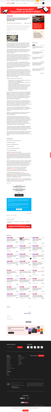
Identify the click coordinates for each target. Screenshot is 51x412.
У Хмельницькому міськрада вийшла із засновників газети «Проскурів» (25, 263)
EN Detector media (33, 0)
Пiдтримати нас (41, 355)
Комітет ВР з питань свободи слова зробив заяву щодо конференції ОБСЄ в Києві (12, 263)
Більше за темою (34, 42)
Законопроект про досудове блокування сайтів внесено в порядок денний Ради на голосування (38, 256)
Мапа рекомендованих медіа (10, 368)
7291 (10, 169)
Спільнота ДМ (11, 332)
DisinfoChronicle (28, 0)
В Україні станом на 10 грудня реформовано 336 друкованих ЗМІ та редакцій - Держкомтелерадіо (12, 240)
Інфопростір (8, 237)
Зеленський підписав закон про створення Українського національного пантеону (38, 47)
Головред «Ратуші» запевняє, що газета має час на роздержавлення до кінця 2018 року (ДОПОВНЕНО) (12, 281)
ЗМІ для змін (8, 359)
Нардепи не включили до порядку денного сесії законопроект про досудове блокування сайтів (13, 256)
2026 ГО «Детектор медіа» (15, 387)
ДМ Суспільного (17, 0)
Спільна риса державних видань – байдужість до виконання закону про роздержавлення (12, 272)
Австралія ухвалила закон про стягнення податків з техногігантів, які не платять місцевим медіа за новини (38, 69)
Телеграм (8, 374)
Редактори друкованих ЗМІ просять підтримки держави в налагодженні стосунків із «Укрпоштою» (12, 289)
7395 (12, 169)
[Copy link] (15, 33)
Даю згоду (25, 410)
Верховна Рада (9, 222)
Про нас (19, 355)
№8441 (12, 67)
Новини (17, 3)
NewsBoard (8, 362)
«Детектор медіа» (29, 213)
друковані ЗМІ (27, 221)
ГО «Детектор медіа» (42, 0)
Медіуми (8, 370)
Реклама (19, 360)
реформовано (20, 178)
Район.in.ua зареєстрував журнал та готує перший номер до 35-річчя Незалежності (37, 58)
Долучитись (19, 209)
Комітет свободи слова (16, 221)
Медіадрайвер (9, 361)
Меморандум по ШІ (21, 358)
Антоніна (37, 0)
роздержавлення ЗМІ (10, 221)
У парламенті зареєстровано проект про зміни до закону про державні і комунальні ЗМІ (25, 272)
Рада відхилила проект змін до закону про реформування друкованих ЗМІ (12, 295)
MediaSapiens (12, 0)
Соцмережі (9, 371)
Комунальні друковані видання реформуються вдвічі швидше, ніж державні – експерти (37, 240)
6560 (8, 169)
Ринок (20, 237)
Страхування (37, 3)
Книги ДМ (19, 359)
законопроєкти (22, 221)
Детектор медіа (8, 0)
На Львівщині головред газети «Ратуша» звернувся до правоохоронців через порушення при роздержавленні (25, 281)
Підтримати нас (20, 362)
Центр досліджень (23, 0)
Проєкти (8, 355)
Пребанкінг (8, 360)
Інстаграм (8, 375)
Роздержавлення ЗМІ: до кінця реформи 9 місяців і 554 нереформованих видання (38, 280)
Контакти (19, 361)
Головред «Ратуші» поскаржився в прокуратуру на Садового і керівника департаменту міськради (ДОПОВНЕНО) (38, 296)
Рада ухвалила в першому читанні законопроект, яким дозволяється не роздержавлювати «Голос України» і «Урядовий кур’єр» (37, 248)
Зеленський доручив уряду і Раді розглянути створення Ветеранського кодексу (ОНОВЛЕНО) (37, 52)
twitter (7, 373)
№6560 (16, 153)
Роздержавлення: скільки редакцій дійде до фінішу (38, 272)
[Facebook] (11, 33)
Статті (20, 3)
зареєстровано (14, 168)
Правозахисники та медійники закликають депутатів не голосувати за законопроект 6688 (25, 256)
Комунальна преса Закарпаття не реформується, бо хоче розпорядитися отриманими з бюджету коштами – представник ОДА (37, 263)
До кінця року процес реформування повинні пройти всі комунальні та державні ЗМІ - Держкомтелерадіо (25, 296)
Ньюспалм (8, 369)
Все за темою (42, 73)
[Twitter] (13, 33)
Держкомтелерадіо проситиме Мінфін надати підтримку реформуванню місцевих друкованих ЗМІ (25, 289)
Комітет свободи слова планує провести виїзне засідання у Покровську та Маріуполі (12, 248)
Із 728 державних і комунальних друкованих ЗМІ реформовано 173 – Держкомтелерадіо (37, 289)
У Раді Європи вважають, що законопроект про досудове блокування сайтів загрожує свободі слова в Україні (25, 248)
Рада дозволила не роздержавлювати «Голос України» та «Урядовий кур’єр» (25, 240)
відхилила (10, 153)
